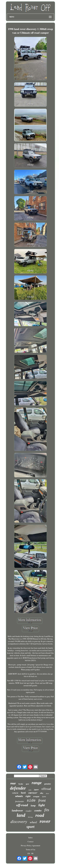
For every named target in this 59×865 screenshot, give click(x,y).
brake (21, 784)
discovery (19, 821)
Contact (30, 841)
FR (32, 853)
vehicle (15, 793)
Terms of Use (30, 849)
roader (29, 810)
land (21, 815)
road (39, 815)
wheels (19, 796)
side (31, 801)
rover (45, 821)
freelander (19, 801)
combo (38, 810)
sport (30, 827)
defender (18, 788)
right (28, 796)
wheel (33, 822)
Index (30, 837)
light (41, 805)
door (47, 793)
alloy (41, 793)
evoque (36, 796)
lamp (33, 805)
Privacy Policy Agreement (30, 845)
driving (30, 817)
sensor (32, 792)
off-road (22, 805)
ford (23, 792)
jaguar (36, 790)
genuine (47, 784)
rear (13, 783)
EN (29, 853)
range (37, 782)
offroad (46, 789)
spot (27, 784)
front (42, 800)
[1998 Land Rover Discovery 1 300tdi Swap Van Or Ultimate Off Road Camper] (30, 58)
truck (30, 790)
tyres (44, 796)
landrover (17, 810)
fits (46, 810)
